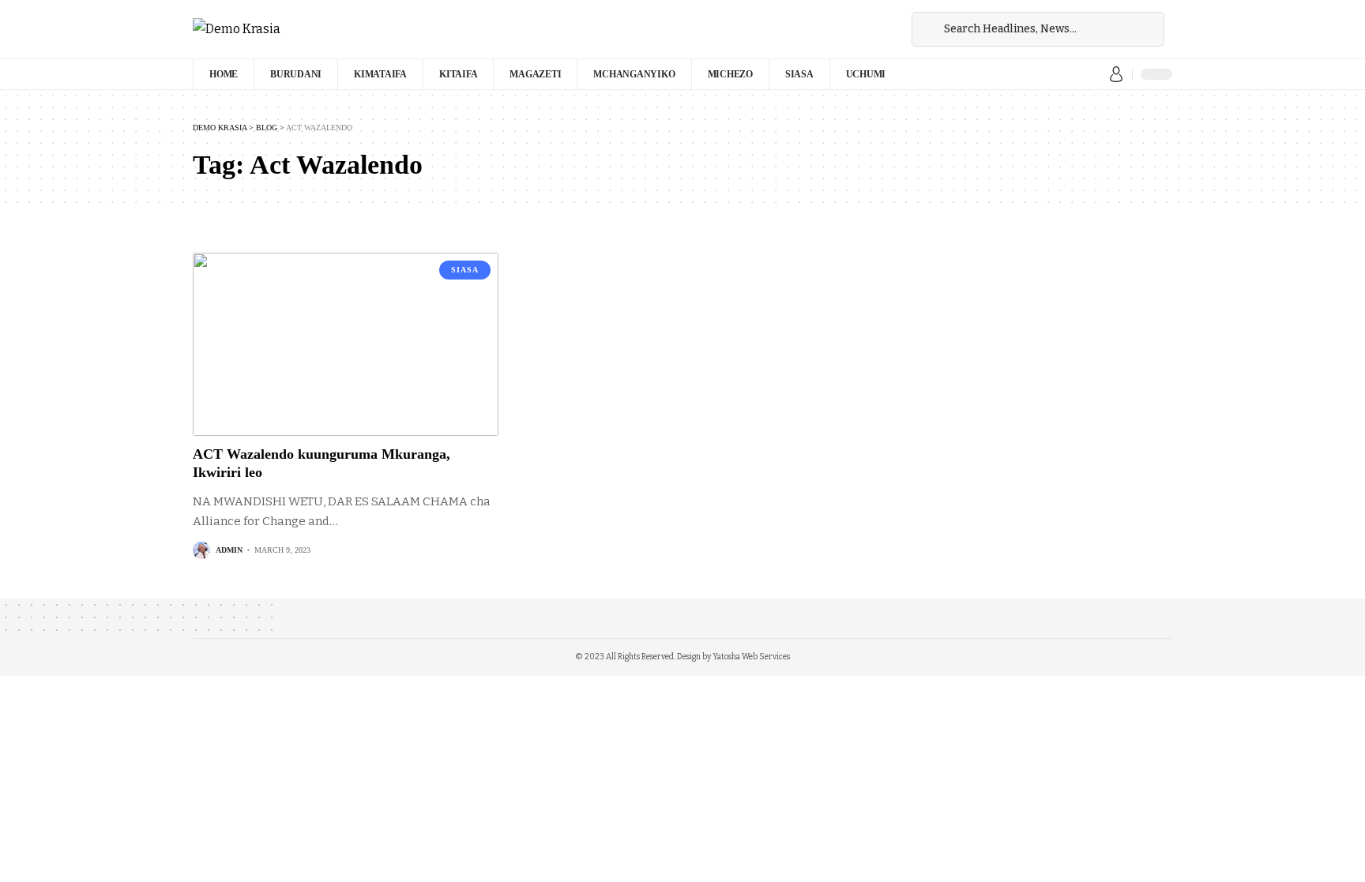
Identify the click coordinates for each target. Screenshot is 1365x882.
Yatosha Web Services (751, 657)
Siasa (465, 269)
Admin (229, 550)
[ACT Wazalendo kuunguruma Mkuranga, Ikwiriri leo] (345, 344)
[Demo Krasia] (236, 28)
